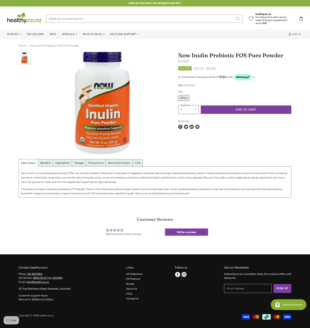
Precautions (96, 162)
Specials (68, 34)
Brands (130, 283)
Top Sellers (35, 34)
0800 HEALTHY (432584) (48, 278)
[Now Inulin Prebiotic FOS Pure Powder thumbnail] (24, 58)
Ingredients (62, 162)
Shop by (13, 34)
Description (28, 162)
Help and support (123, 34)
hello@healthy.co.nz (37, 282)
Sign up (282, 288)
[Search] (238, 19)
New (53, 34)
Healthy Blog (93, 34)
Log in (296, 34)
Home (22, 45)
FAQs (129, 293)
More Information (119, 162)
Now (185, 61)
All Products (133, 278)
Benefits (45, 162)
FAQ (137, 162)
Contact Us (132, 298)
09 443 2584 (34, 274)
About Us (131, 288)
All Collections (134, 274)
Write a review (186, 232)
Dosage (79, 162)
